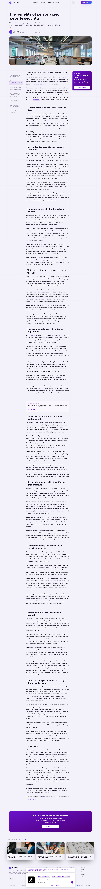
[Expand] (72, 874)
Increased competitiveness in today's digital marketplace (16, 109)
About (82, 869)
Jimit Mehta (16, 31)
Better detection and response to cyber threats (15, 86)
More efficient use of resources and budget (14, 106)
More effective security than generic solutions (16, 79)
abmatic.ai (57, 885)
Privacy (82, 876)
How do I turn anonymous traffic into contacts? (61, 876)
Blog (10, 10)
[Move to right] (70, 874)
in (10, 878)
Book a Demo (86, 2)
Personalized (30, 88)
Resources (50, 2)
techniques (39, 292)
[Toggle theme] (73, 2)
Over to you (12, 112)
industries (32, 335)
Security (83, 874)
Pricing (57, 2)
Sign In (77, 2)
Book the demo (82, 87)
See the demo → (31, 409)
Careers (83, 871)
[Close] (73, 870)
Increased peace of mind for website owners (16, 83)
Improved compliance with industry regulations (15, 90)
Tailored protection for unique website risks (15, 76)
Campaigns (42, 2)
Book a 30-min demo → (50, 826)
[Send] (72, 882)
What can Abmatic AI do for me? (44, 876)
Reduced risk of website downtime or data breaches (16, 97)
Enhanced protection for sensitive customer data (15, 94)
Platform (35, 2)
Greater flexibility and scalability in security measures (14, 101)
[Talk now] (70, 882)
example (62, 123)
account (39, 158)
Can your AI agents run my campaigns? (45, 879)
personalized (38, 84)
